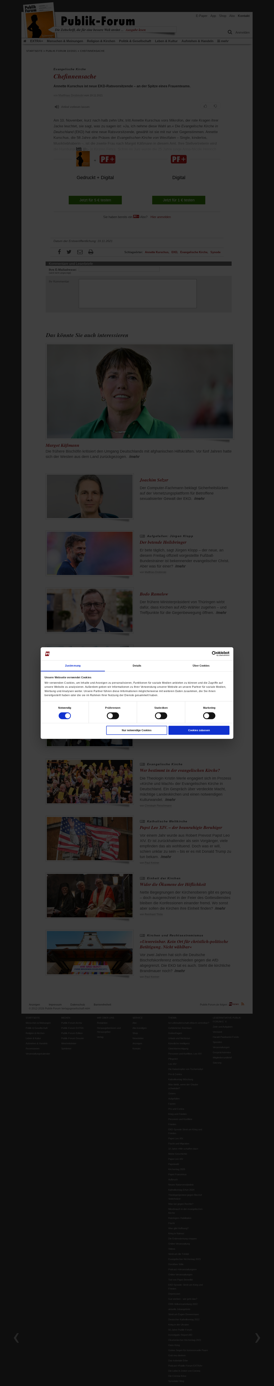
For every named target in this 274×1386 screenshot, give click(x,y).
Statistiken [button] (161, 707)
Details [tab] (137, 665)
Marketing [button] (209, 707)
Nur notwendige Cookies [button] (137, 730)
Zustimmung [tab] (72, 665)
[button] (64, 707)
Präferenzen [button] (112, 707)
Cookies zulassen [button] (199, 730)
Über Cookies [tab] (201, 665)
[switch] (113, 715)
